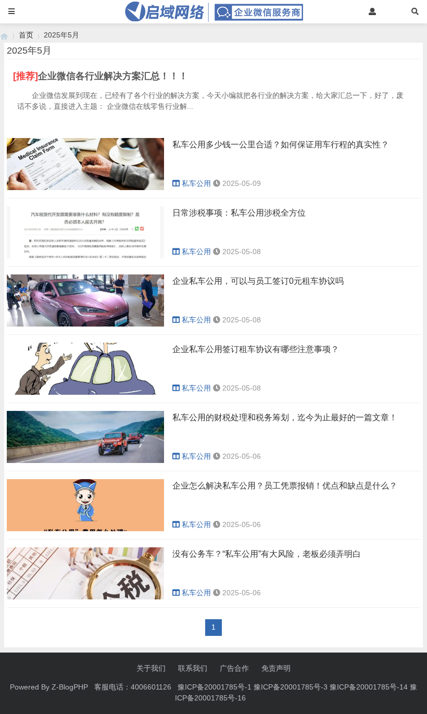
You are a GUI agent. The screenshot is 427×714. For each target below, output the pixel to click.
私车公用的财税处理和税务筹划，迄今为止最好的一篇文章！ (284, 417)
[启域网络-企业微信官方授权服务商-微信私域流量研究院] (4, 35)
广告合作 (234, 668)
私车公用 (196, 183)
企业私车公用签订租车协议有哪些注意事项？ (255, 349)
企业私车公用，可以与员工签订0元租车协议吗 (258, 281)
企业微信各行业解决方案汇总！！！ (113, 76)
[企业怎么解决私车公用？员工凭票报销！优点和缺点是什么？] (85, 528)
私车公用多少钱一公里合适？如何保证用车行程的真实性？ (280, 144)
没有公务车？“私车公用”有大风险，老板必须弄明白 (266, 553)
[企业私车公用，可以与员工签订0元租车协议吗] (85, 324)
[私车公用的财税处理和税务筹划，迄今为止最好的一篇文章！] (85, 460)
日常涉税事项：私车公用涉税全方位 (239, 212)
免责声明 (276, 668)
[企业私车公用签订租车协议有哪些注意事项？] (85, 392)
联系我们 (192, 668)
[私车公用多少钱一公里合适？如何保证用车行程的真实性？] (85, 187)
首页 (26, 35)
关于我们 (151, 668)
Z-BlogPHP (70, 687)
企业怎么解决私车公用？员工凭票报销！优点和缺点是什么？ (284, 485)
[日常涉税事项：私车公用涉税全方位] (85, 256)
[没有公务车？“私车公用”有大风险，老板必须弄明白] (85, 597)
